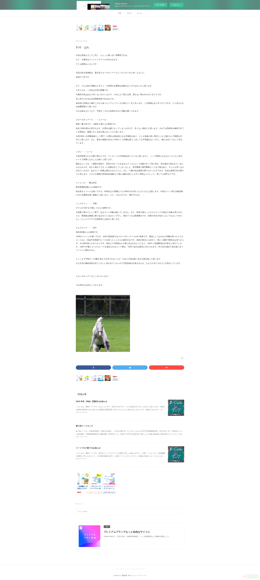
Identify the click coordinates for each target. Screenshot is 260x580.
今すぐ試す (160, 4)
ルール (139, 13)
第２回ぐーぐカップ (84, 425)
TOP (119, 13)
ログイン (176, 5)
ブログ (129, 13)
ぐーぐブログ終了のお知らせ (88, 447)
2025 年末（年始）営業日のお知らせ (91, 401)
